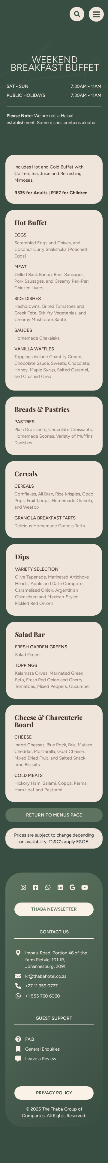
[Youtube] (85, 888)
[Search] (77, 14)
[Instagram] (23, 888)
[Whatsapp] (48, 888)
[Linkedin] (60, 888)
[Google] (73, 888)
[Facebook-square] (36, 888)
